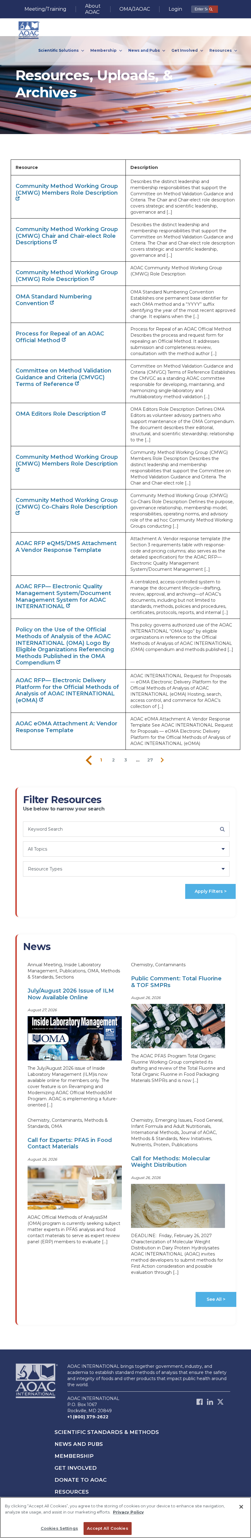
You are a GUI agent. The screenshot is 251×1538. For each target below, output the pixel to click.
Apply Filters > (211, 891)
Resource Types (45, 869)
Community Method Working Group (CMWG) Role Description (67, 276)
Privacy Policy (128, 1512)
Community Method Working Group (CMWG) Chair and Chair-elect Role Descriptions (67, 236)
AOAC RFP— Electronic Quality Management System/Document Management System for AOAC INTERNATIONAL (63, 596)
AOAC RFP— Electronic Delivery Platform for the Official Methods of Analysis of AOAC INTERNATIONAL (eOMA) (67, 690)
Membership (74, 1456)
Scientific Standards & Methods (106, 1432)
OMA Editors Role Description (59, 413)
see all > (216, 1299)
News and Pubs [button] (144, 50)
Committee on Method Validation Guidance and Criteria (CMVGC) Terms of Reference (63, 377)
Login (175, 9)
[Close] (241, 1507)
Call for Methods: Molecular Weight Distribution (170, 1162)
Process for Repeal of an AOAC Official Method (60, 337)
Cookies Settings (59, 1528)
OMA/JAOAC (134, 9)
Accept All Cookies (107, 1528)
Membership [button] (104, 50)
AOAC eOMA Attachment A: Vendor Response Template (66, 727)
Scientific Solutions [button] (59, 50)
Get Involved (75, 1468)
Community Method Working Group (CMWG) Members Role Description (67, 189)
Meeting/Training (45, 9)
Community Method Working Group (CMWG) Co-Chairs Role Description (67, 503)
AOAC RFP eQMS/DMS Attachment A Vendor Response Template (66, 546)
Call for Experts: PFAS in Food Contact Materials (70, 1143)
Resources (71, 1492)
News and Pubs (78, 1444)
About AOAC (93, 9)
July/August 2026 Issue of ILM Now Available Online (71, 994)
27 (150, 760)
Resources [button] (221, 50)
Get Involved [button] (185, 50)
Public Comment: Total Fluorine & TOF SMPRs (176, 982)
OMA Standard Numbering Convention (54, 300)
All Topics (37, 849)
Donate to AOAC (80, 1480)
